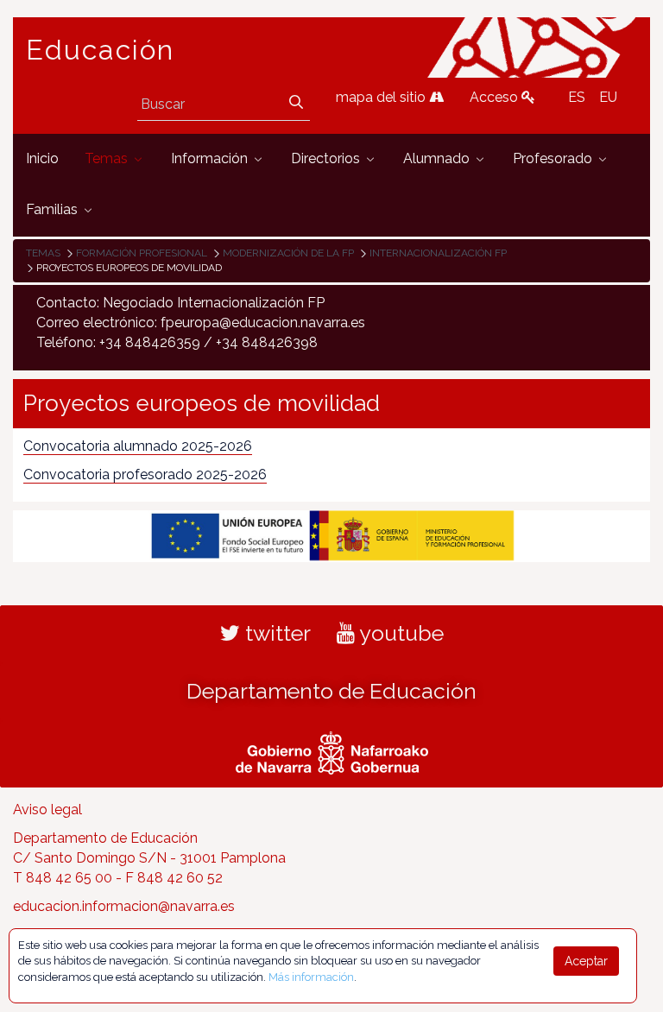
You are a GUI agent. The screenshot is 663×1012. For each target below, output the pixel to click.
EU (608, 97)
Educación (100, 50)
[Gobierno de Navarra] (332, 751)
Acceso (495, 97)
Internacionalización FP (438, 253)
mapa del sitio (382, 97)
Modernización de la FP (288, 253)
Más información (311, 977)
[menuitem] (42, 159)
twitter (275, 633)
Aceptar (586, 961)
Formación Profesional (141, 253)
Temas (43, 253)
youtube (399, 633)
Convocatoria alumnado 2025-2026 (137, 446)
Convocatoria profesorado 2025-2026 (145, 474)
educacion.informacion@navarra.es (124, 906)
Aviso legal (47, 809)
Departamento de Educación (331, 691)
